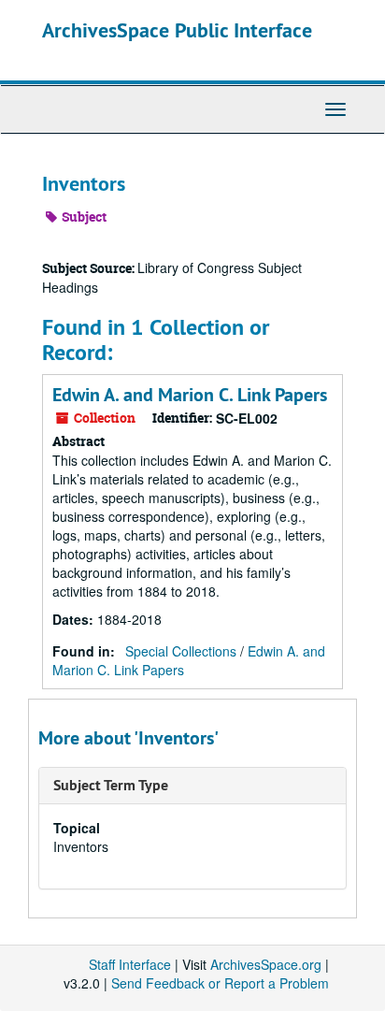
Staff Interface (130, 964)
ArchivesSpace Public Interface (177, 30)
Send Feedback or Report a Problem (220, 983)
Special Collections (180, 651)
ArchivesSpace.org (265, 964)
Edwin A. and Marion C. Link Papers (189, 395)
